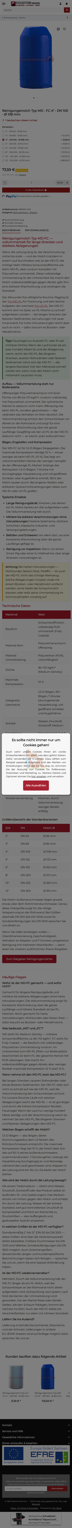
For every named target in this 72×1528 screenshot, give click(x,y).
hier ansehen (38, 776)
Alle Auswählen (36, 785)
